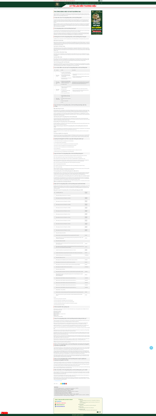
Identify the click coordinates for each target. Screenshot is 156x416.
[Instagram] (99, 412)
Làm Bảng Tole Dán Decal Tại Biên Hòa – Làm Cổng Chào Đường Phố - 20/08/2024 (66, 391)
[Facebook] (100, 412)
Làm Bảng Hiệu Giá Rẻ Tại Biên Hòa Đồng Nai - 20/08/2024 (63, 392)
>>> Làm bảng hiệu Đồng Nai (58, 380)
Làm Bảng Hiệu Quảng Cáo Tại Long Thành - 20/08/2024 (63, 390)
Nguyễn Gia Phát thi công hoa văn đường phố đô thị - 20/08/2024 (64, 389)
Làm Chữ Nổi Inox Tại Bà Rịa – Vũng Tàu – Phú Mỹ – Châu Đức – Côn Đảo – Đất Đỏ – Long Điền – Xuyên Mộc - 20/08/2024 (72, 394)
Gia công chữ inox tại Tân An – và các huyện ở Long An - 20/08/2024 (64, 395)
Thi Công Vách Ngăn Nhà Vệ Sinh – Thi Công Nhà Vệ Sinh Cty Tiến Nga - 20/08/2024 (66, 388)
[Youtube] (97, 412)
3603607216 (59, 401)
